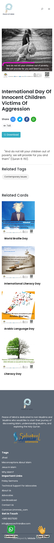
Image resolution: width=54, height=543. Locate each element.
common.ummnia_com (15, 509)
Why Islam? (8, 472)
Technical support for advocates (19, 485)
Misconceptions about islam (16, 462)
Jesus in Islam (9, 467)
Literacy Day (12, 374)
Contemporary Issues (15, 176)
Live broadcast (9, 500)
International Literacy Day (22, 283)
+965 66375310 (9, 518)
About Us (6, 490)
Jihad (4, 457)
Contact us (8, 504)
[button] (49, 9)
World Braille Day (16, 238)
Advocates (7, 495)
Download (12, 134)
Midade (31, 538)
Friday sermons (10, 480)
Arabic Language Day (19, 329)
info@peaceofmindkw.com (16, 523)
